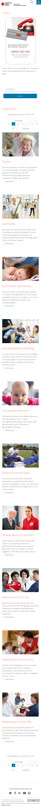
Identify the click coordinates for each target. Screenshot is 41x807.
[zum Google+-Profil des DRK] (19, 793)
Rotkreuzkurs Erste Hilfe (16, 722)
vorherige (18, 120)
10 (13, 128)
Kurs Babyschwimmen (15, 410)
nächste (25, 128)
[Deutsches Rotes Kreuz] (6, 4)
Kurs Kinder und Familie (16, 286)
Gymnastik (8, 224)
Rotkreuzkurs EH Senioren (18, 535)
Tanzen (6, 161)
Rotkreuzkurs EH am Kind (17, 659)
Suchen (20, 96)
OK (33, 800)
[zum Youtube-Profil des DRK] (24, 793)
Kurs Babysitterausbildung (18, 348)
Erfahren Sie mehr (6, 805)
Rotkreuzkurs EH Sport (16, 473)
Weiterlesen (9, 181)
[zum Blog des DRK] (29, 793)
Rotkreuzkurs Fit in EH (15, 597)
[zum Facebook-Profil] (10, 793)
